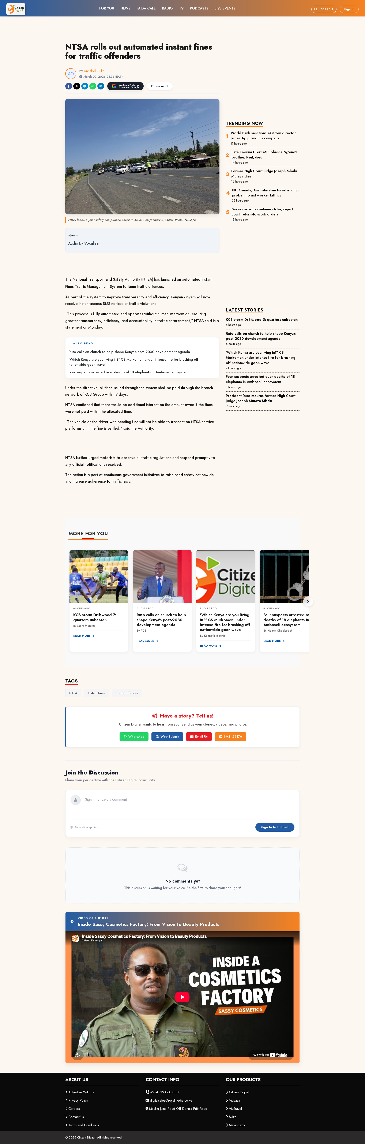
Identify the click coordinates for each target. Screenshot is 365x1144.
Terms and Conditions (83, 1125)
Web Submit (170, 736)
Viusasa (234, 1100)
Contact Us (76, 1116)
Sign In (349, 9)
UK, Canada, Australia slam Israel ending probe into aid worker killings (265, 193)
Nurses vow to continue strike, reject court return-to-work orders (262, 212)
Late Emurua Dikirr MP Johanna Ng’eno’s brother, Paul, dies (264, 154)
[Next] (308, 601)
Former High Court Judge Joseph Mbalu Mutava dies (264, 173)
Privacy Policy (78, 1100)
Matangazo (237, 1125)
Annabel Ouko (94, 71)
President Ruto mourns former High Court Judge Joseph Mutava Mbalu (261, 398)
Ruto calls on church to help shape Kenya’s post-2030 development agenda (129, 351)
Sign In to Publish (275, 827)
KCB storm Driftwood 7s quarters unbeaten (262, 319)
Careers (74, 1108)
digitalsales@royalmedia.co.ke (171, 1100)
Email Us (201, 736)
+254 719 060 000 (164, 1092)
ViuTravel (235, 1108)
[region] (188, 601)
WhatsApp (136, 736)
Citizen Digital (239, 1092)
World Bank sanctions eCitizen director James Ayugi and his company (263, 135)
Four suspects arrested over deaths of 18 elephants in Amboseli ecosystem (129, 372)
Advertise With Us (81, 1092)
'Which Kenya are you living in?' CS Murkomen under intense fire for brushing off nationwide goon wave (133, 362)
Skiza (232, 1116)
